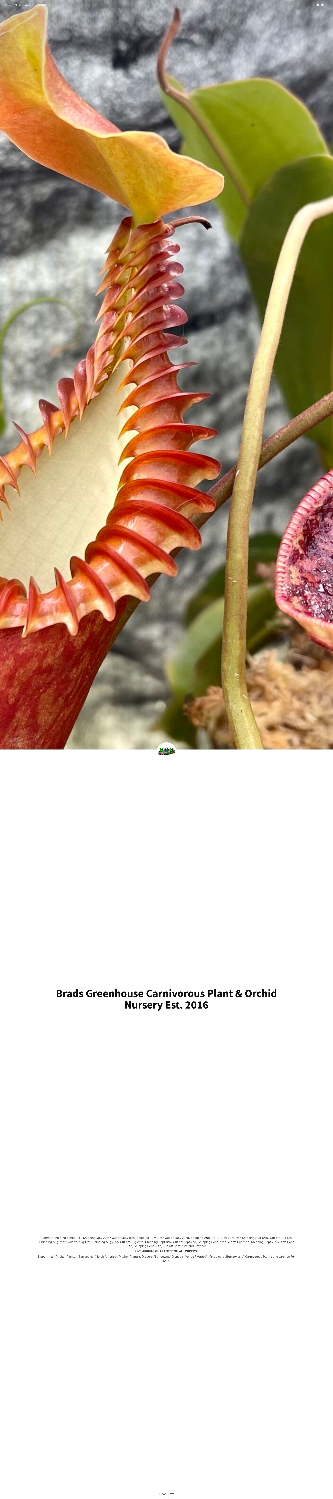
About (18, 5)
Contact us (42, 5)
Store (7, 5)
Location (29, 5)
